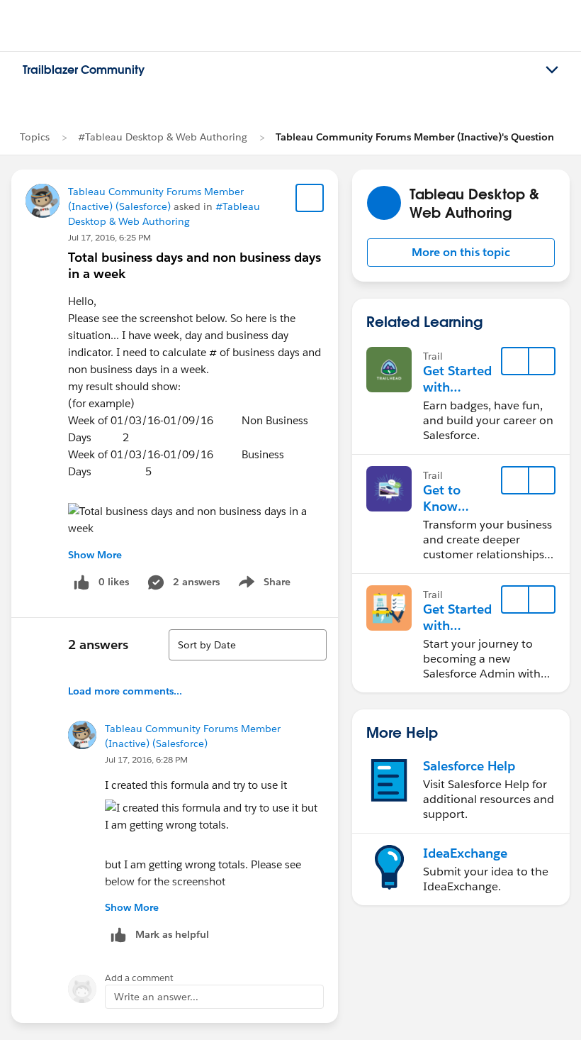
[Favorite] (309, 198)
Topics (35, 137)
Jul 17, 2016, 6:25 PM (109, 237)
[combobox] (248, 644)
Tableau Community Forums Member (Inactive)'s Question (415, 137)
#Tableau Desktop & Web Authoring (162, 137)
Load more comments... (125, 691)
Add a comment (139, 978)
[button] (461, 252)
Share (262, 584)
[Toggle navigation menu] (552, 70)
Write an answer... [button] (156, 996)
